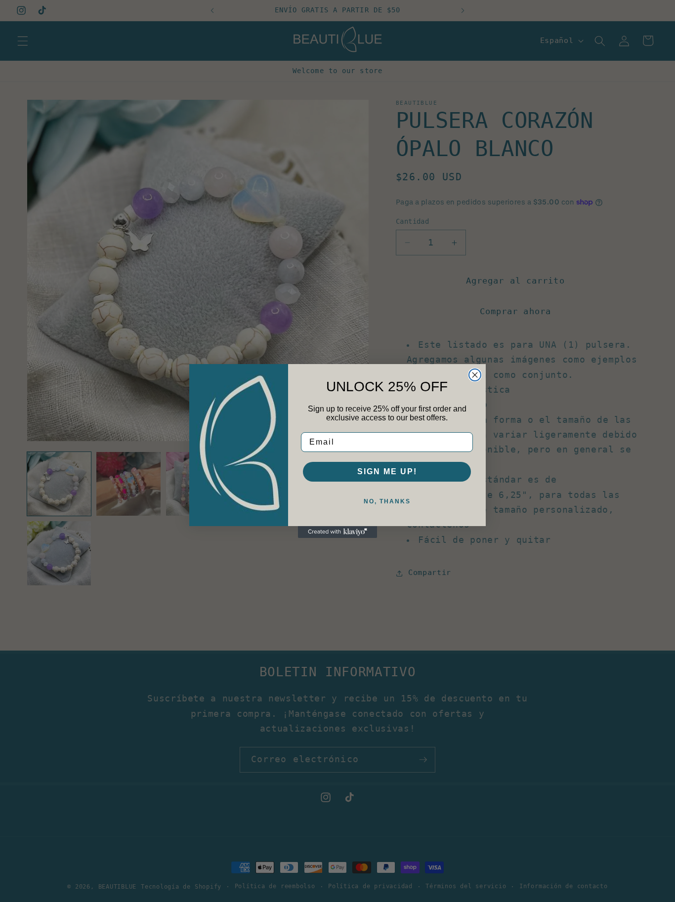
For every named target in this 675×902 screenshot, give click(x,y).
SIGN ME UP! (387, 471)
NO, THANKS (387, 501)
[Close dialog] (475, 375)
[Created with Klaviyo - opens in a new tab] (337, 532)
